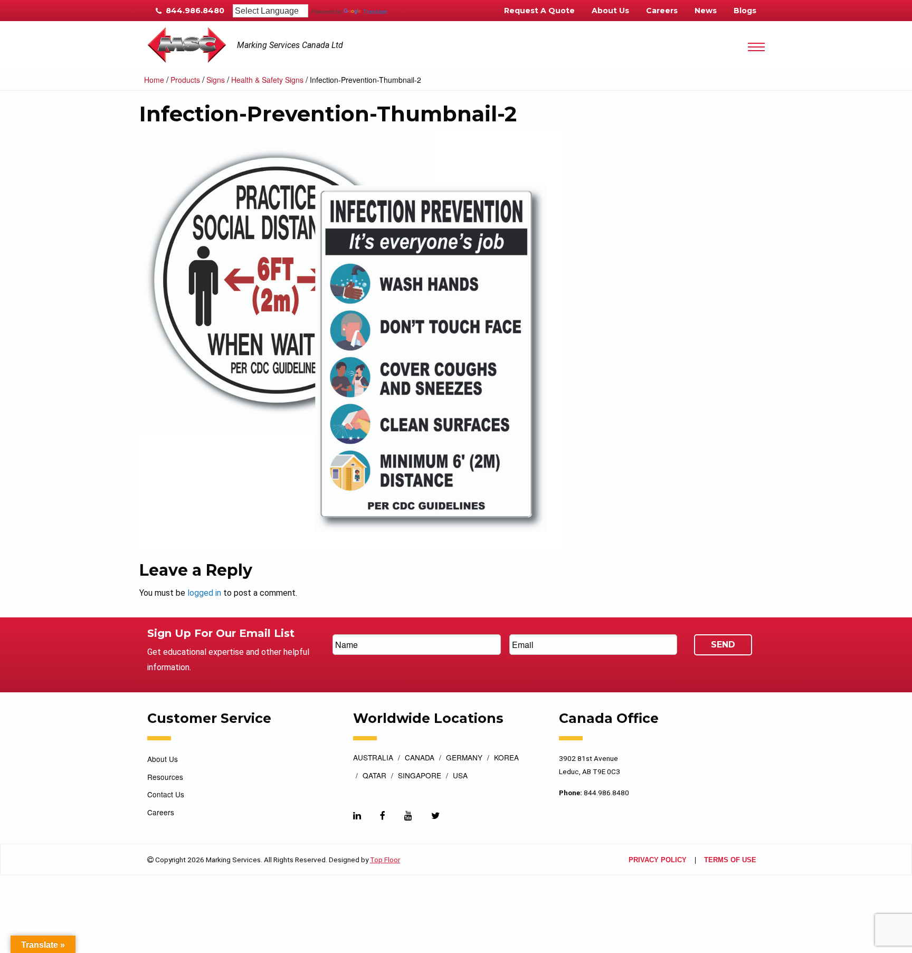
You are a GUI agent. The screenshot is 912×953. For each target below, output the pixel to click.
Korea (506, 758)
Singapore (419, 776)
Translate (375, 11)
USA (460, 776)
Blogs (745, 10)
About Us (610, 10)
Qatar (374, 776)
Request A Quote (539, 10)
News (706, 10)
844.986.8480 (194, 10)
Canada (419, 758)
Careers (662, 10)
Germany (464, 758)
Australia (373, 758)
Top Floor (385, 859)
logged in (204, 593)
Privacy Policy (658, 860)
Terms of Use (730, 860)
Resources (165, 776)
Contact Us (165, 794)
